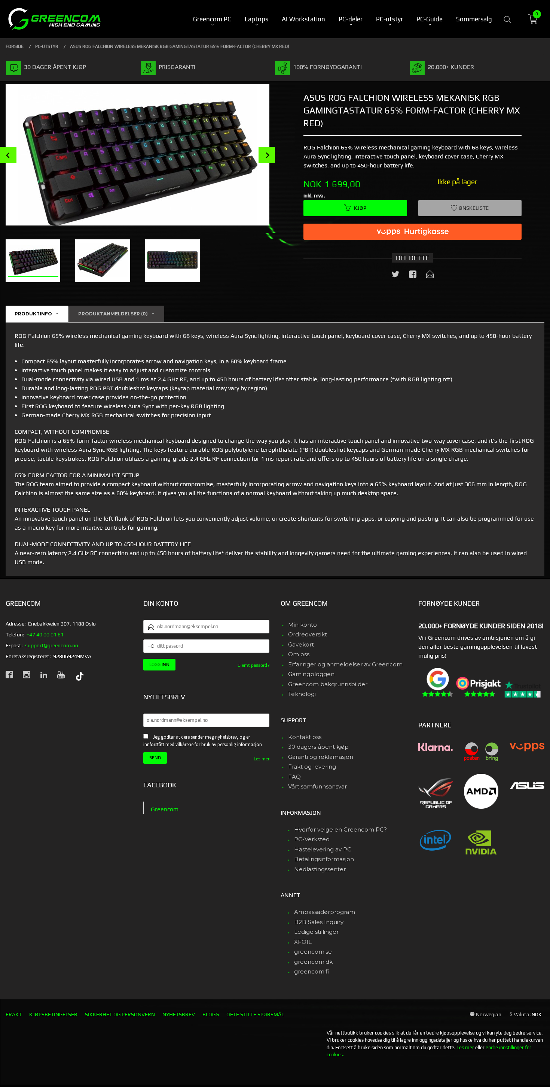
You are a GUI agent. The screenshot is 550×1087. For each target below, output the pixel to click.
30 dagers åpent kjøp (318, 746)
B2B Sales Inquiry (318, 922)
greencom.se (313, 951)
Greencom (164, 809)
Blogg (210, 1014)
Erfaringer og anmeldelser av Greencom (345, 664)
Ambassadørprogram (324, 911)
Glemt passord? (253, 665)
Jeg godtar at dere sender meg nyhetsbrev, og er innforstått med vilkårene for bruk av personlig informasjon (202, 741)
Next (267, 155)
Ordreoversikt (307, 634)
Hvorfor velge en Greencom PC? (340, 829)
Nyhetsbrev (178, 1014)
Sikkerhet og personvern (120, 1014)
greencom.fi (311, 971)
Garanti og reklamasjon (320, 756)
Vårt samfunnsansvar (317, 786)
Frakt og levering (312, 766)
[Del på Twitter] (395, 275)
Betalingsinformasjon (324, 859)
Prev (8, 155)
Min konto (302, 624)
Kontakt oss (304, 737)
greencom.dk (313, 961)
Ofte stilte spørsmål (255, 1014)
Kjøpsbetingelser (53, 1014)
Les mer (261, 758)
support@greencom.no (51, 645)
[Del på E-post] (430, 275)
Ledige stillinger (316, 931)
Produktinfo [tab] (33, 314)
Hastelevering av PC (322, 849)
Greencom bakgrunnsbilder (327, 684)
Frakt (14, 1014)
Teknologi (302, 693)
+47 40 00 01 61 (45, 635)
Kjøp (360, 208)
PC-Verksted (312, 839)
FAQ (294, 776)
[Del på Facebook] (412, 275)
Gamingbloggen (311, 674)
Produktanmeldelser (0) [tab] (113, 314)
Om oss (298, 654)
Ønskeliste (473, 208)
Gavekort (301, 644)
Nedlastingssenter (320, 869)
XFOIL (303, 941)
